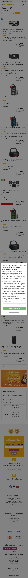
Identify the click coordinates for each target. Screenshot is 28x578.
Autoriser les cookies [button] (14, 308)
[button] (14, 312)
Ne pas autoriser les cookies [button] (14, 305)
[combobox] (24, 265)
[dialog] (14, 289)
